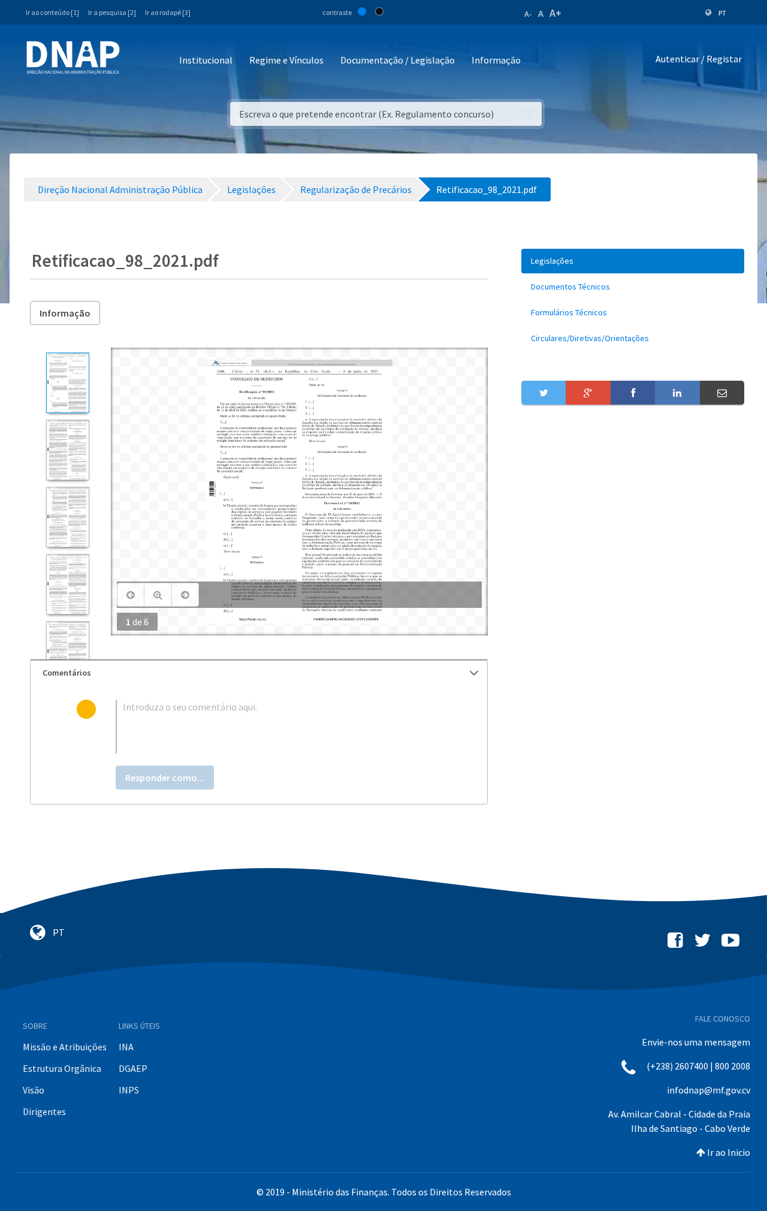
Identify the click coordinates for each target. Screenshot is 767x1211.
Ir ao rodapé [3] (168, 12)
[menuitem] (632, 261)
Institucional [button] (205, 60)
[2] (67, 450)
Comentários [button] (67, 672)
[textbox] (278, 727)
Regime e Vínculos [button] (286, 60)
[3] (67, 517)
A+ (555, 13)
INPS (129, 1090)
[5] (67, 651)
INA (126, 1047)
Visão (33, 1090)
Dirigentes (44, 1111)
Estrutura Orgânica (62, 1068)
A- (528, 13)
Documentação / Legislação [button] (397, 60)
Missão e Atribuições (65, 1047)
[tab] (259, 673)
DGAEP (133, 1068)
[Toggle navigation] (137, 61)
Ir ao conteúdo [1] (52, 12)
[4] (67, 584)
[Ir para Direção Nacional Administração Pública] (73, 57)
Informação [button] (496, 60)
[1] (67, 383)
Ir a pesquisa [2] (112, 12)
